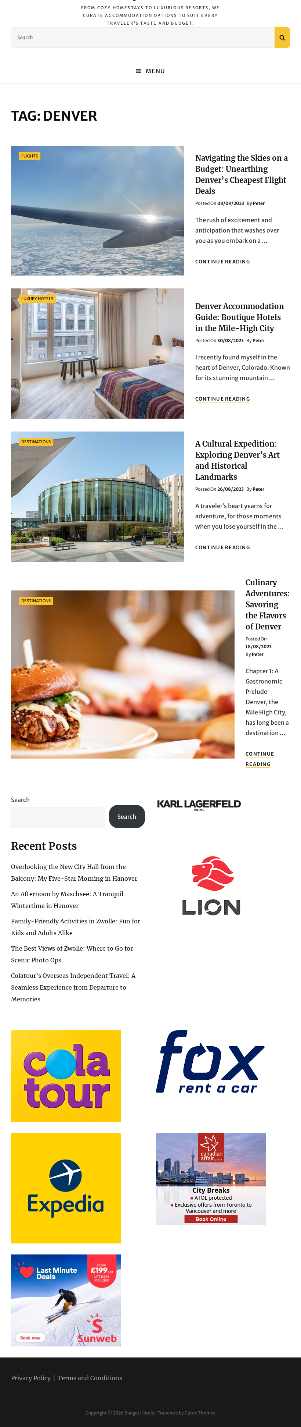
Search (20, 799)
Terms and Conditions (90, 1378)
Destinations (36, 441)
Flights (29, 156)
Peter (259, 203)
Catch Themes (200, 1413)
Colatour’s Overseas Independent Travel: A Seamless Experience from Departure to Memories (73, 987)
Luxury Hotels (37, 298)
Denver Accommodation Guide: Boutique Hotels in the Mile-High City (239, 317)
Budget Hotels (139, 1413)
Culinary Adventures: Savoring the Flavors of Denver (268, 604)
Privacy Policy (31, 1378)
